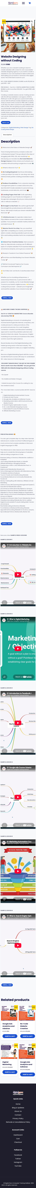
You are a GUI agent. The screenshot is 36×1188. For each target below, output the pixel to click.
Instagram (18, 1162)
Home (18, 1104)
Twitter (18, 1159)
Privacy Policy (18, 1118)
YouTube (18, 1166)
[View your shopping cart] (30, 3)
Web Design (24, 127)
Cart (18, 1139)
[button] (32, 21)
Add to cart (5, 122)
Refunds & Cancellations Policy (18, 1122)
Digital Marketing (14, 127)
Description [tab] (7, 135)
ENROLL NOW (7, 298)
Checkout (18, 1142)
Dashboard (18, 1135)
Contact (18, 1115)
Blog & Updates (18, 1108)
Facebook (18, 1155)
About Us (18, 1111)
